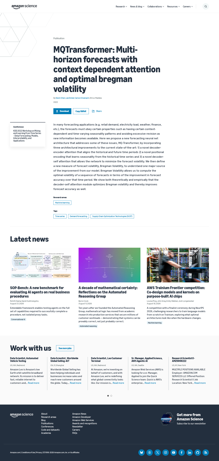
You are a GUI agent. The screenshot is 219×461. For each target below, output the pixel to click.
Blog (43, 420)
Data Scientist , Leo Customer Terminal (106, 360)
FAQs (74, 433)
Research (120, 6)
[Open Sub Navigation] (126, 6)
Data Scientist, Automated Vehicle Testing (24, 360)
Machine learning (62, 202)
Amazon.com (15, 452)
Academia (46, 433)
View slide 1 (108, 396)
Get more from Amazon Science (190, 416)
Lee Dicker (70, 98)
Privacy (39, 452)
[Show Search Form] (205, 6)
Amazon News (79, 414)
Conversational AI (18, 319)
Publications (47, 423)
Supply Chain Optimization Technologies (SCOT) (112, 216)
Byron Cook (83, 301)
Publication (58, 38)
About (44, 414)
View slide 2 (111, 396)
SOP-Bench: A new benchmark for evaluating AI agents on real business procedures (40, 291)
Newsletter (77, 426)
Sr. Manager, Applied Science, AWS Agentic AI (146, 360)
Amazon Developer (81, 417)
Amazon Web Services (83, 420)
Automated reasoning (88, 326)
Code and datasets (50, 430)
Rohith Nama (15, 301)
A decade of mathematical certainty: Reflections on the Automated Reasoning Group (108, 291)
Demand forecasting (78, 216)
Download (64, 111)
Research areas (48, 417)
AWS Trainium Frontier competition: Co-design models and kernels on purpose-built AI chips (176, 291)
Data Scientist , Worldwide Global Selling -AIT (64, 360)
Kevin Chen (60, 98)
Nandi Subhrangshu (30, 301)
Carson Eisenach (82, 98)
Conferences (47, 426)
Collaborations (154, 6)
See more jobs (65, 348)
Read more (33, 382)
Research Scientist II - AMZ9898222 (183, 360)
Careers (187, 6)
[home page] (24, 6)
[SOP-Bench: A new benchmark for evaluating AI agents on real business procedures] (41, 265)
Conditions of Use (28, 452)
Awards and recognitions (84, 423)
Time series (60, 216)
